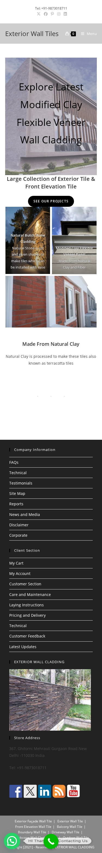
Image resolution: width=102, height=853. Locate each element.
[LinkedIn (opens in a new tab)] (64, 13)
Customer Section (25, 583)
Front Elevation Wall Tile (33, 826)
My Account (19, 573)
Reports (16, 503)
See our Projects (51, 201)
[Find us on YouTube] (73, 791)
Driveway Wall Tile (65, 832)
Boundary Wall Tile (32, 832)
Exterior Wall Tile (70, 821)
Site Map (17, 493)
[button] (12, 841)
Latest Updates (22, 646)
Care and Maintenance (30, 594)
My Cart (16, 563)
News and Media (24, 514)
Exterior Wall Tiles (31, 33)
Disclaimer (19, 524)
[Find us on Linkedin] (44, 791)
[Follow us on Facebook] (15, 791)
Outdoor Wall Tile (76, 837)
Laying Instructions (26, 604)
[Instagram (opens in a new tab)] (58, 13)
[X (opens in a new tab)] (38, 13)
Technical (18, 472)
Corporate (18, 535)
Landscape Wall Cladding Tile (35, 837)
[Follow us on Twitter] (30, 791)
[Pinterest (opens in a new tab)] (52, 13)
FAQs (13, 462)
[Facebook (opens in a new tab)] (45, 13)
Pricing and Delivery (27, 615)
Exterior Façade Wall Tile (33, 821)
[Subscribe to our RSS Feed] (59, 791)
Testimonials (20, 483)
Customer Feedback (27, 636)
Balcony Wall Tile (69, 826)
